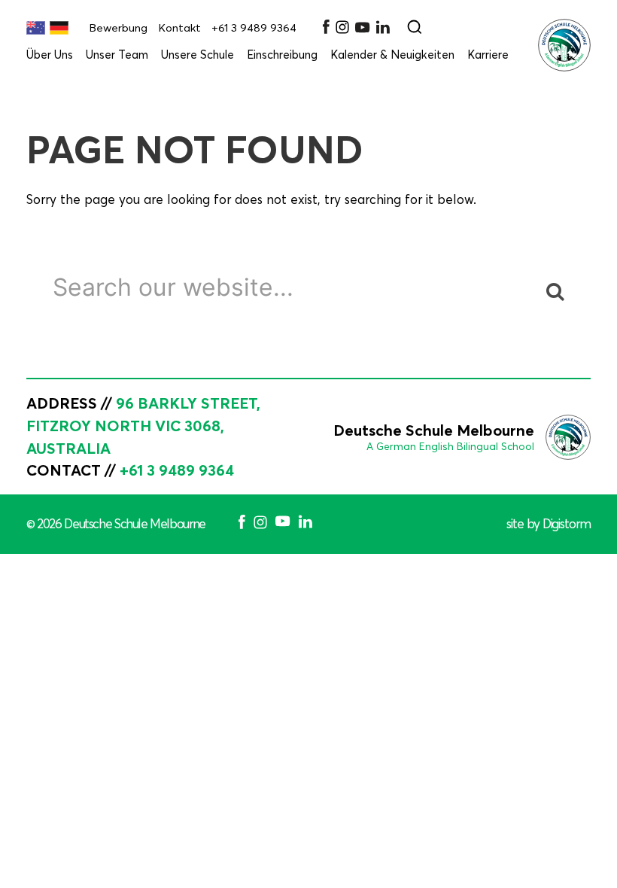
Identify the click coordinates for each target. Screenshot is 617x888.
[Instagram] (342, 30)
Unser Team (117, 54)
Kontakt (179, 28)
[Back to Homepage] (564, 45)
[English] (35, 28)
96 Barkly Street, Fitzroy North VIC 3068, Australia (143, 426)
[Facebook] (326, 30)
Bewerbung (118, 28)
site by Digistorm (548, 523)
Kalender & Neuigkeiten (392, 54)
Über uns (49, 54)
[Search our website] (414, 28)
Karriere (488, 54)
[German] (59, 28)
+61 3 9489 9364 (253, 28)
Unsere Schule (197, 54)
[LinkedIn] (382, 30)
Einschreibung (282, 54)
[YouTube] (362, 29)
